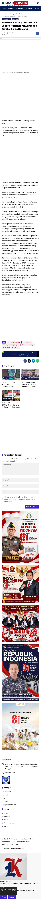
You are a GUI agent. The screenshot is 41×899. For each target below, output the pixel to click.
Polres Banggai (9, 823)
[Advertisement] (20, 97)
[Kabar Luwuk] (15, 3)
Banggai (5, 378)
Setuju (11, 897)
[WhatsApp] (37, 361)
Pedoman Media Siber (21, 842)
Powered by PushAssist (25, 891)
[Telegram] (33, 361)
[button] (38, 3)
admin (3, 33)
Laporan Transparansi (10, 844)
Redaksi (5, 839)
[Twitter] (29, 361)
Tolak (4, 897)
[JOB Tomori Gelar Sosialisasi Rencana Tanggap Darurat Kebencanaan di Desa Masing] (30, 374)
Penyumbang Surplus (12, 345)
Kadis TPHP (28, 342)
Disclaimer (6, 842)
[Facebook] (25, 361)
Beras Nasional (15, 342)
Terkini (4, 798)
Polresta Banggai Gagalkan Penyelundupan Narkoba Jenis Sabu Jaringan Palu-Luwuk (10, 384)
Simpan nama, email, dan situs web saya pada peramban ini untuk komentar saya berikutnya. (19, 499)
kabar (6, 820)
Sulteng (7, 347)
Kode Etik (27, 839)
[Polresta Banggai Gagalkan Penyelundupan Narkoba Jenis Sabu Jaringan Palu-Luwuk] (11, 374)
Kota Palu (15, 19)
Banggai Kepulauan (9, 805)
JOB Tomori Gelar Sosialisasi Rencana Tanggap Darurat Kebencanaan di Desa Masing (29, 384)
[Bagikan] (37, 33)
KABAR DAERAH (6, 19)
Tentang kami (16, 839)
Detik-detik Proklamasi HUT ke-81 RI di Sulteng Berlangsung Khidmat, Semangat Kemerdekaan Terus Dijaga (10, 405)
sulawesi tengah (29, 345)
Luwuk (6, 813)
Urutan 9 (17, 347)
